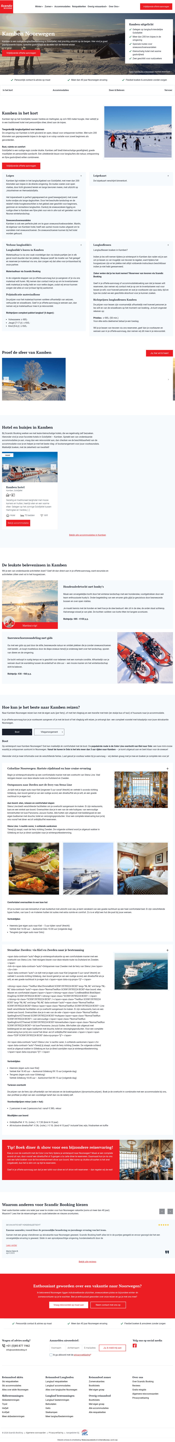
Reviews (136, 1385)
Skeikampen (51, 1412)
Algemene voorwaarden (36, 1433)
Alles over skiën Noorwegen (15, 1389)
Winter (38, 6)
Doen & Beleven (116, 90)
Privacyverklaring (140, 1398)
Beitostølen (51, 1404)
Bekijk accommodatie (18, 523)
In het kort (8, 90)
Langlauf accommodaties (58, 1385)
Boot (17, 732)
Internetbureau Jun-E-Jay (108, 1440)
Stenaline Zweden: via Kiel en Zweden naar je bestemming (45, 950)
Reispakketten (79, 6)
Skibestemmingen (10, 1400)
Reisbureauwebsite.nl (89, 1440)
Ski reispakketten (10, 1381)
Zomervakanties (96, 1381)
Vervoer (168, 90)
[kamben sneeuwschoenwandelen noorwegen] (138, 132)
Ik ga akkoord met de (72, 1355)
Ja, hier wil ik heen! (159, 353)
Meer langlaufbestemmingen (59, 1416)
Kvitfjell (5, 1412)
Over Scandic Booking (143, 1381)
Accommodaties (62, 6)
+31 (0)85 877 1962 (18, 1345)
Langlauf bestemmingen (57, 1400)
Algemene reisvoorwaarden (145, 1393)
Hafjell (5, 1408)
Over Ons (113, 6)
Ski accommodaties (11, 1385)
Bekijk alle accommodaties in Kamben (87, 535)
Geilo (48, 1408)
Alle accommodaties (99, 1408)
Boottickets (94, 1385)
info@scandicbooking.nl (16, 1350)
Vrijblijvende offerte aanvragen (156, 6)
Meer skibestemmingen (13, 1416)
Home (131, 72)
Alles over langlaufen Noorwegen (61, 1389)
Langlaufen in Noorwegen (144, 72)
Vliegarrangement (49, 732)
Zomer (48, 6)
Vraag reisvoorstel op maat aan (69, 1305)
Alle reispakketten (97, 1412)
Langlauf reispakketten (57, 1381)
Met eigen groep (96, 1389)
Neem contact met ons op (108, 1305)
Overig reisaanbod (97, 6)
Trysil (4, 1404)
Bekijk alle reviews (87, 1261)
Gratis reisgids (139, 1389)
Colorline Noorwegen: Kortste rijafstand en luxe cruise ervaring (49, 768)
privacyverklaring (82, 1355)
